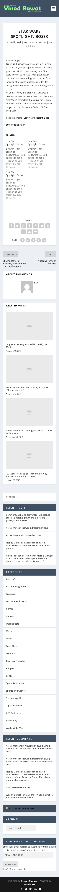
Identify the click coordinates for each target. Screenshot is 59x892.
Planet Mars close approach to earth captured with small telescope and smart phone (28, 545)
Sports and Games (16, 690)
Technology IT (13, 698)
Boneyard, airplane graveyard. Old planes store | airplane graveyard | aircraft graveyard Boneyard (28, 517)
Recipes (10, 668)
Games (9, 608)
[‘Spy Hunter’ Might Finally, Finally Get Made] (29, 326)
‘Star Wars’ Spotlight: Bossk (37, 117)
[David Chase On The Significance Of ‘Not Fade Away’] (29, 412)
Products (10, 653)
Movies (42, 42)
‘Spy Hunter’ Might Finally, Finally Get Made (27, 346)
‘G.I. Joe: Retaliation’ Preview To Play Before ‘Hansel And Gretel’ (26, 475)
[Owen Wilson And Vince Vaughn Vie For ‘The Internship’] (29, 369)
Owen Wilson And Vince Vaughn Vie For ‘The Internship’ (28, 389)
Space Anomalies (15, 683)
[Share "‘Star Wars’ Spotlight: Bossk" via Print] (36, 232)
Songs (9, 675)
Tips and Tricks (14, 705)
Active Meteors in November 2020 (23, 535)
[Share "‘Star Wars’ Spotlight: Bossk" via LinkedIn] (42, 226)
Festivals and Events (16, 601)
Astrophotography (16, 586)
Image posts (12, 623)
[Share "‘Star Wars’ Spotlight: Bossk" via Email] (29, 232)
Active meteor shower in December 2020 (27, 527)
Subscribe (10, 864)
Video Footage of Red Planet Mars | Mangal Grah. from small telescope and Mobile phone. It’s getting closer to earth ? (29, 558)
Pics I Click (11, 646)
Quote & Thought (15, 661)
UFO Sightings (13, 713)
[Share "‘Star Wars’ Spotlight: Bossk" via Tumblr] (29, 226)
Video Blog (11, 720)
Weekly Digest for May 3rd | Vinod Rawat (28, 794)
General (10, 616)
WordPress (29, 884)
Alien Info (11, 579)
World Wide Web (14, 728)
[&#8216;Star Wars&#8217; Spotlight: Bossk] (17, 154)
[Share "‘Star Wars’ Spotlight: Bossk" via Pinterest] (36, 226)
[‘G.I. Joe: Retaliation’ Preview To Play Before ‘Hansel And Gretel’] (29, 455)
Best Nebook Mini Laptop (19, 797)
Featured (11, 593)
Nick (19, 42)
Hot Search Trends (21, 808)
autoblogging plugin (15, 124)
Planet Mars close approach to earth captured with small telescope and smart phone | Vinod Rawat (28, 774)
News (9, 638)
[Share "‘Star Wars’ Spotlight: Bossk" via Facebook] (11, 226)
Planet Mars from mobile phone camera (28, 778)
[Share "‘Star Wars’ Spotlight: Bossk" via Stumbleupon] (23, 232)
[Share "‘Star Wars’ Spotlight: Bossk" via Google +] (23, 226)
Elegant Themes (29, 881)
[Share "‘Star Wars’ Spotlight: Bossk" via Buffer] (48, 226)
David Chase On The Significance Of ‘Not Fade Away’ (29, 432)
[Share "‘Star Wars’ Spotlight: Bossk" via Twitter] (17, 226)
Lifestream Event (23, 787)
